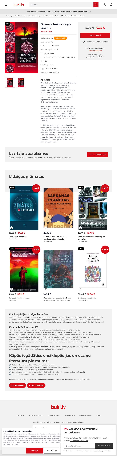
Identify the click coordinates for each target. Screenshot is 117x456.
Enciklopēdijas (17, 385)
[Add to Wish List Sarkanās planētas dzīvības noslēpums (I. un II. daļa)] (45, 227)
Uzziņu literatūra (47, 16)
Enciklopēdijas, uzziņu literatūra (27, 16)
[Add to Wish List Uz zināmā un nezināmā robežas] (45, 289)
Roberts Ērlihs (46, 31)
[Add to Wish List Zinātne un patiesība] (11, 227)
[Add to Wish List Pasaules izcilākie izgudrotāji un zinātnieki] (80, 227)
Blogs (98, 415)
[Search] (95, 4)
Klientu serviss (70, 415)
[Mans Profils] (104, 4)
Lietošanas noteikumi (79, 441)
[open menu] (6, 4)
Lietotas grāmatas (54, 415)
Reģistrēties (104, 446)
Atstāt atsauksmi (97, 155)
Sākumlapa (9, 16)
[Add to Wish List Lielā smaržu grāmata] (80, 289)
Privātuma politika (85, 415)
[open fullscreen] (22, 47)
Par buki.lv (20, 415)
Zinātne (58, 16)
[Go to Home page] (19, 4)
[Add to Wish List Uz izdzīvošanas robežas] (11, 289)
